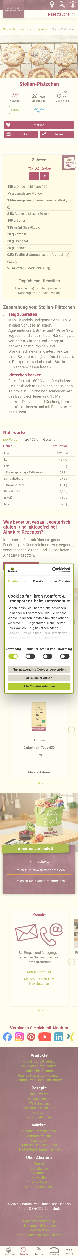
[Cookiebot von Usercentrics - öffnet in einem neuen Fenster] (53, 569)
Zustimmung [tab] (17, 581)
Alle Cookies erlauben (39, 686)
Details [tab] (38, 581)
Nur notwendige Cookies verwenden (39, 669)
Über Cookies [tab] (60, 581)
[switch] (30, 656)
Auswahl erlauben (39, 678)
